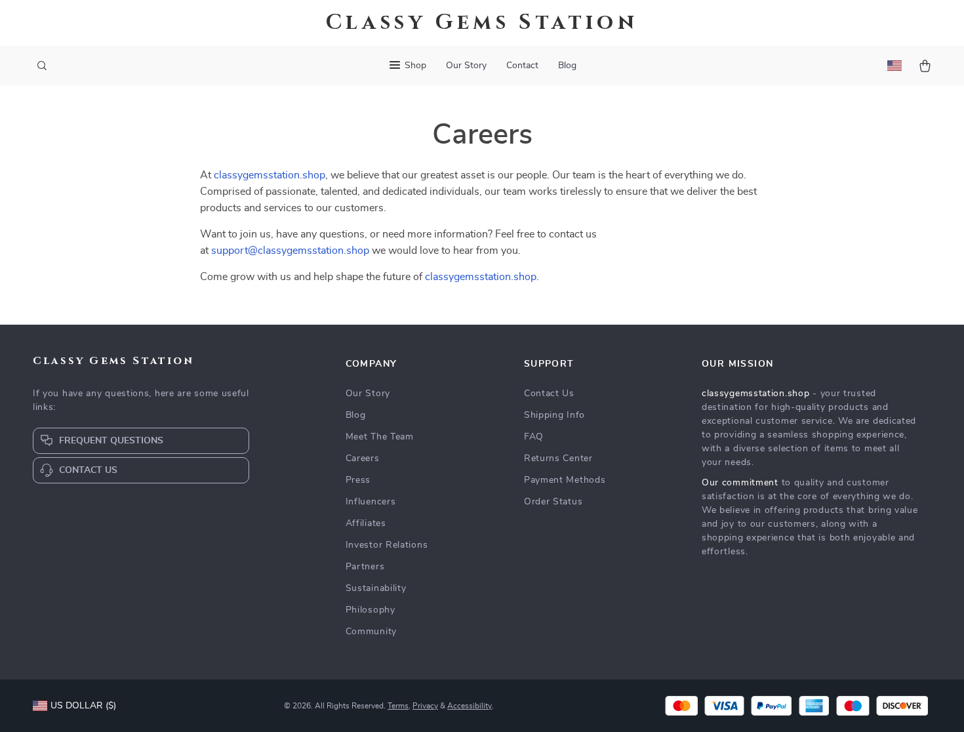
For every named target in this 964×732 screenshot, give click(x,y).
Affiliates (366, 523)
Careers (363, 458)
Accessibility (469, 706)
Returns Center (558, 458)
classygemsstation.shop (269, 175)
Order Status (553, 501)
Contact (522, 65)
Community (371, 631)
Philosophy (370, 610)
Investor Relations (387, 545)
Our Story (466, 65)
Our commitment (740, 482)
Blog (567, 65)
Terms (398, 706)
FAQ (534, 436)
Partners (365, 566)
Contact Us (549, 393)
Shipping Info (554, 415)
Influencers (371, 501)
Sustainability (376, 588)
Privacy (425, 706)
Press (358, 480)
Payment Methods (565, 480)
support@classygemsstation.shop (290, 250)
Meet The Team (380, 436)
